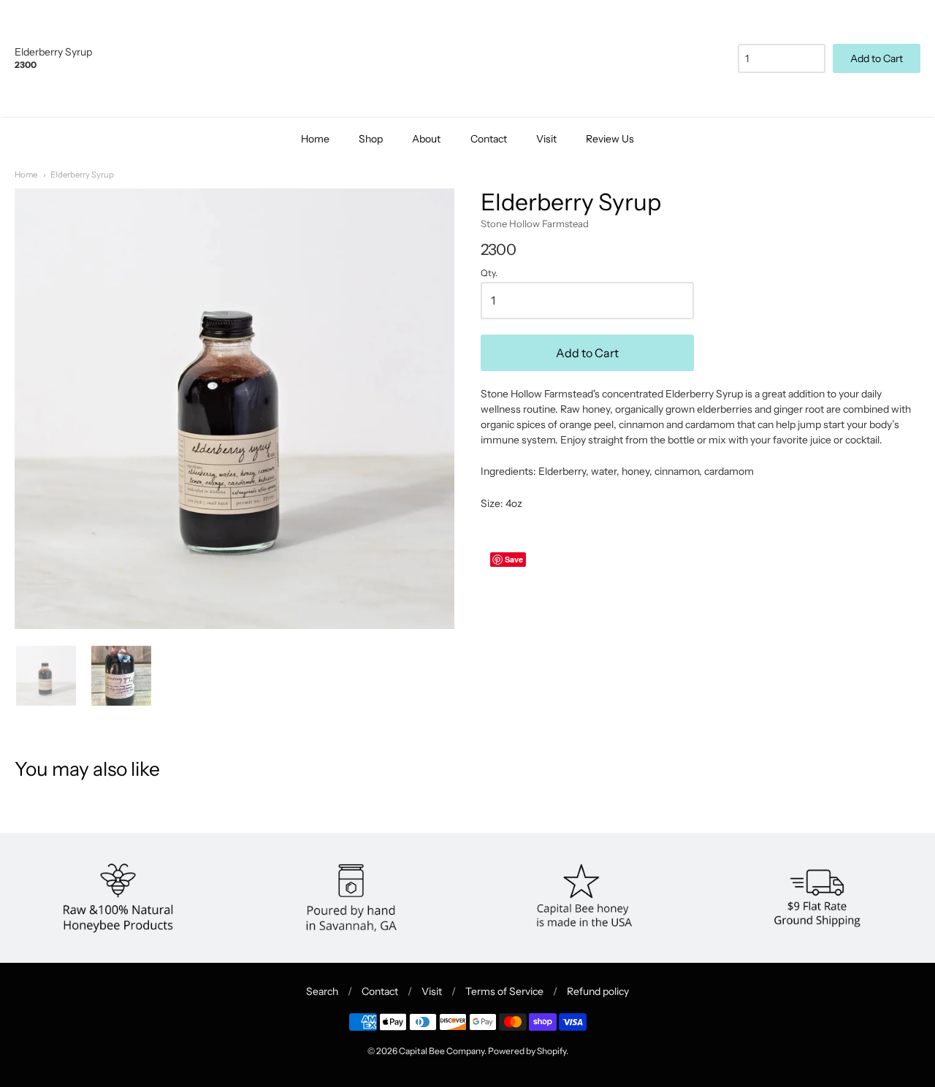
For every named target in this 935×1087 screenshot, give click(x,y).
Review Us (610, 138)
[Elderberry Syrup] (121, 675)
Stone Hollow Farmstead (535, 223)
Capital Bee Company (441, 1050)
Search (322, 991)
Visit (546, 138)
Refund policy (598, 991)
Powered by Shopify (527, 1050)
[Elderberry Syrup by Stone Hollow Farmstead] (46, 675)
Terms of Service (504, 991)
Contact (488, 138)
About (426, 138)
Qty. (489, 273)
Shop (371, 138)
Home (315, 138)
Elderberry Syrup (82, 174)
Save (514, 559)
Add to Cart (587, 353)
